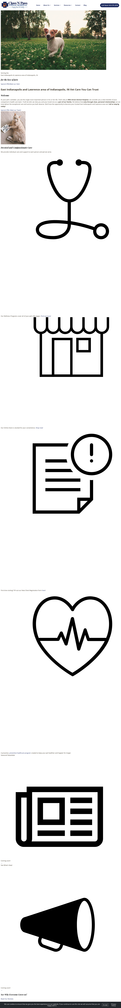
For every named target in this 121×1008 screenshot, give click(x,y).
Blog (85, 5)
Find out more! (46, 316)
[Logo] (15, 5)
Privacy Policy (113, 1005)
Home (38, 5)
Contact (77, 5)
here (43, 590)
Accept (105, 1005)
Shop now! (39, 428)
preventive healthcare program (20, 753)
